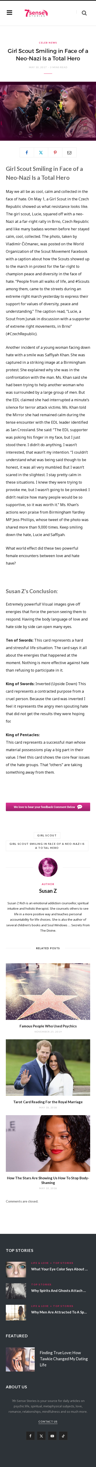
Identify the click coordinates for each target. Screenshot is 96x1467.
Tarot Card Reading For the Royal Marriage (48, 1102)
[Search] (81, 13)
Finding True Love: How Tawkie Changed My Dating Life (64, 1358)
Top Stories (63, 1262)
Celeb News (48, 42)
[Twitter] (41, 152)
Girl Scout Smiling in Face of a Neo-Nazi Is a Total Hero (47, 845)
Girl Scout (47, 835)
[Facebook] (27, 152)
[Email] (69, 152)
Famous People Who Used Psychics (48, 1026)
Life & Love (40, 1262)
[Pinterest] (55, 152)
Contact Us (48, 1421)
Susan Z (48, 891)
